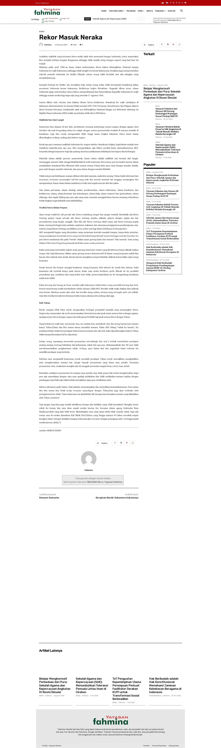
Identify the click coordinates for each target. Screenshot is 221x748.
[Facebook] (170, 2)
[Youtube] (185, 2)
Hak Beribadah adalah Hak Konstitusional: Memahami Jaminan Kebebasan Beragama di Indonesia (162, 251)
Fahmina (48, 45)
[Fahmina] (41, 45)
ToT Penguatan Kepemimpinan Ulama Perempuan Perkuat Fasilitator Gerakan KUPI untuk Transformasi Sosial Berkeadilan (162, 235)
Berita (158, 106)
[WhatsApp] (182, 2)
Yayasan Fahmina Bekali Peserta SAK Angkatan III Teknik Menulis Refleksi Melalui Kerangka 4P (168, 130)
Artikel (41, 31)
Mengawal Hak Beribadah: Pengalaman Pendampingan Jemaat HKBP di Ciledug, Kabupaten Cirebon (160, 266)
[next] (143, 18)
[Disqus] (88, 538)
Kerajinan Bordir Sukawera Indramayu (117, 497)
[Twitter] (179, 2)
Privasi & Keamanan (159, 746)
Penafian (146, 746)
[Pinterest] (173, 44)
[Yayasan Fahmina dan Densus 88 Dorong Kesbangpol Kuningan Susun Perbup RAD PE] (148, 110)
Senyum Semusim (49, 497)
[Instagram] (173, 2)
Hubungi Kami (174, 746)
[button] (181, 11)
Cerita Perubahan (152, 244)
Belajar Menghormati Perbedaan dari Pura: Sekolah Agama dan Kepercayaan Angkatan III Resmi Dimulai (161, 93)
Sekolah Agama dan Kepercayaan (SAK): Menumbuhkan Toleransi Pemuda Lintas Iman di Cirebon (168, 150)
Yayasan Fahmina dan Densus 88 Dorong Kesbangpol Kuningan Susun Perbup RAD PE (167, 112)
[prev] (139, 18)
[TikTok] (176, 2)
